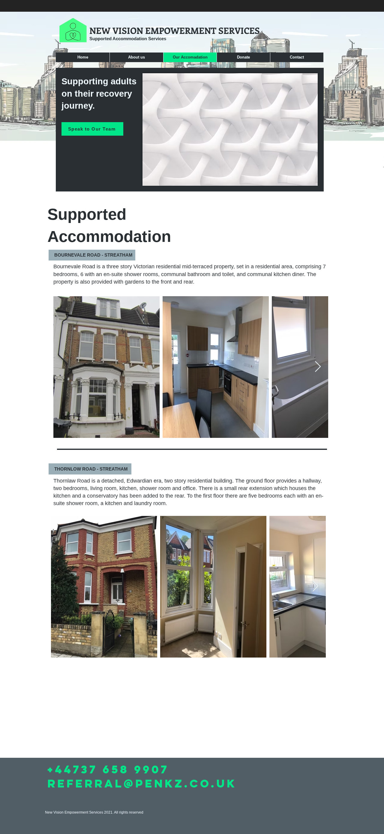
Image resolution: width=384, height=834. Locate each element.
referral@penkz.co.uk (142, 783)
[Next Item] (317, 367)
